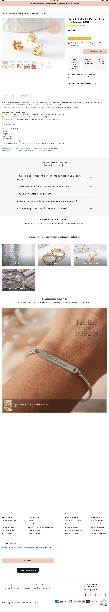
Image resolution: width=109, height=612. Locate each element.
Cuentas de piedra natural (10, 537)
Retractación (46, 588)
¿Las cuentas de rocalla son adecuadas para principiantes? (47, 201)
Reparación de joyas (71, 533)
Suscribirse (28, 561)
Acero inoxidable (7, 517)
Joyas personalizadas (8, 530)
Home (3, 13)
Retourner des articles (27, 570)
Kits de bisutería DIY (8, 527)
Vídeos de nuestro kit (34, 524)
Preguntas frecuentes (72, 517)
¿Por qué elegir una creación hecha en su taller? (41, 208)
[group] (33, 39)
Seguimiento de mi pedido (73, 520)
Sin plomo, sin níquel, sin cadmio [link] (81, 77)
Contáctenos (95, 530)
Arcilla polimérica (7, 533)
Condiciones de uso (9, 588)
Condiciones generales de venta (13, 585)
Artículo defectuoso (71, 527)
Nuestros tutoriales (34, 517)
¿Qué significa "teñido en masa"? (34, 194)
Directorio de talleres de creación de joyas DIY (42, 527)
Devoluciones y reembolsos (31, 588)
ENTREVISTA (25, 96)
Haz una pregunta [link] (76, 74)
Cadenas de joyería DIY (9, 520)
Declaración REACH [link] (89, 74)
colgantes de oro (12, 148)
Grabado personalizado (35, 530)
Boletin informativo (97, 520)
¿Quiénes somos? (97, 517)
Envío (19, 588)
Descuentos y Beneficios (99, 524)
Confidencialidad (39, 585)
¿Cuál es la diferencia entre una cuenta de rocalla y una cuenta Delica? (49, 177)
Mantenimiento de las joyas (73, 530)
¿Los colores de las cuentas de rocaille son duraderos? (44, 186)
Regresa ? (68, 524)
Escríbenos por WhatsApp (99, 533)
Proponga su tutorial (34, 533)
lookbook (31, 520)
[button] (61, 39)
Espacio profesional (97, 527)
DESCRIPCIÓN (9, 96)
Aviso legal (28, 585)
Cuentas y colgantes (8, 524)
